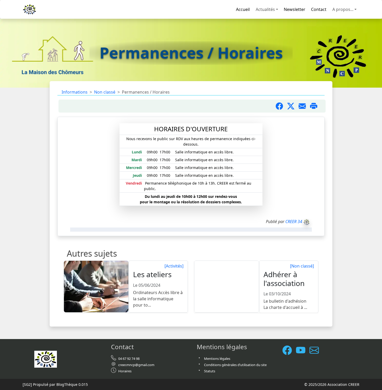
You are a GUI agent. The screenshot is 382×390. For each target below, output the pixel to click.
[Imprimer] (315, 106)
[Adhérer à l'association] (226, 287)
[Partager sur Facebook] (281, 106)
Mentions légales (217, 358)
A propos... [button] (342, 9)
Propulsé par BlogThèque (55, 384)
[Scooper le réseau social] (316, 350)
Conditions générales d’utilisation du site (235, 364)
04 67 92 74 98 (129, 358)
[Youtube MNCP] (302, 350)
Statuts (209, 371)
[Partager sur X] (293, 106)
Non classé (104, 92)
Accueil (243, 9)
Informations (75, 92)
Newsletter (294, 9)
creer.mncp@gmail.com (136, 364)
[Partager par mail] (304, 106)
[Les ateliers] (96, 287)
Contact (318, 9)
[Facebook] (289, 350)
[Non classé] (302, 266)
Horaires (124, 371)
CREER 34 (293, 221)
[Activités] (173, 266)
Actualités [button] (265, 9)
